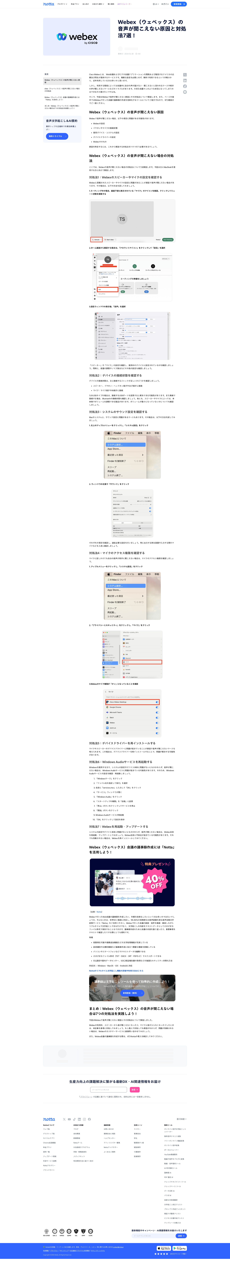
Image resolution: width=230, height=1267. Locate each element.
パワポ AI (167, 1195)
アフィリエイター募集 (112, 1143)
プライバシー (85, 1097)
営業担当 (137, 1134)
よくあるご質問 (109, 1152)
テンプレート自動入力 (172, 1223)
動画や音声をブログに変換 (174, 1159)
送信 (133, 1090)
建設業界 (137, 1147)
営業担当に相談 (109, 1134)
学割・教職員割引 (80, 1152)
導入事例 (111, 4)
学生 (135, 1138)
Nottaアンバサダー (111, 1147)
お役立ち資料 (97, 4)
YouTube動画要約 (170, 1154)
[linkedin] (185, 80)
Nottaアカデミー (49, 1165)
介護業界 (137, 1152)
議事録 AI (167, 1173)
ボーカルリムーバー (171, 1150)
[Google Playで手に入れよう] (179, 1248)
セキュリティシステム (98, 1250)
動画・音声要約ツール (172, 1163)
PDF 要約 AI (168, 1177)
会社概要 (76, 1134)
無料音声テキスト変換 (172, 1136)
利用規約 (46, 1250)
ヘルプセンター (109, 1138)
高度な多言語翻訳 (170, 1200)
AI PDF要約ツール (170, 1168)
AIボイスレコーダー (125, 4)
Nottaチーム (77, 1143)
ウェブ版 (46, 1129)
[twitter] (185, 75)
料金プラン (75, 4)
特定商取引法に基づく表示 (83, 1161)
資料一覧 (46, 1152)
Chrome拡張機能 (49, 1143)
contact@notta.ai (118, 1247)
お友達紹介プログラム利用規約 (79, 1250)
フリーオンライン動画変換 (174, 1141)
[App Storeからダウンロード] (164, 1248)
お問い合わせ (109, 1129)
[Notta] (48, 4)
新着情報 (76, 1138)
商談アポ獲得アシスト (172, 1214)
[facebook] (185, 86)
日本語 (181, 1119)
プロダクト (61, 4)
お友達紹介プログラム (81, 1147)
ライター (137, 1129)
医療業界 (137, 1156)
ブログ (75, 1129)
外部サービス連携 (49, 1161)
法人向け (85, 4)
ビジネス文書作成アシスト (174, 1218)
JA (156, 4)
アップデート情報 (49, 1156)
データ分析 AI (169, 1191)
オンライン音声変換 (171, 1145)
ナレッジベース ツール (172, 1186)
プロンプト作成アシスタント (175, 1209)
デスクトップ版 (49, 1134)
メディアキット (79, 1156)
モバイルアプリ (49, 1138)
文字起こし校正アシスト (173, 1204)
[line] (185, 92)
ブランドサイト (49, 1170)
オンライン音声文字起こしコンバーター (175, 1130)
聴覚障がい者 (139, 1143)
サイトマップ (64, 1250)
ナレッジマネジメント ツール (175, 1182)
